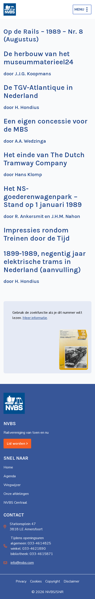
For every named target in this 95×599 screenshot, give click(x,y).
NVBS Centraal (15, 502)
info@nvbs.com (22, 562)
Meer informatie (35, 317)
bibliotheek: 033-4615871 (32, 553)
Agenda (10, 476)
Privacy (21, 581)
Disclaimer (71, 581)
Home (8, 467)
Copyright (52, 581)
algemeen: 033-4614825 (31, 543)
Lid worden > (17, 443)
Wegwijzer (12, 485)
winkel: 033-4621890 (28, 548)
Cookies (36, 581)
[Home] (10, 9)
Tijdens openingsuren (27, 538)
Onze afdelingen (16, 493)
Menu (79, 9)
